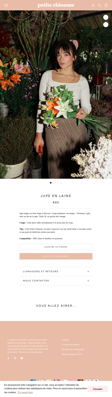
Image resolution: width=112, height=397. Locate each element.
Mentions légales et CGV (72, 354)
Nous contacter (36, 280)
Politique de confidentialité (73, 349)
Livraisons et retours (40, 271)
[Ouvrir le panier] (106, 5)
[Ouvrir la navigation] (6, 5)
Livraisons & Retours (70, 345)
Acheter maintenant (56, 256)
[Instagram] (15, 358)
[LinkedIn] (22, 358)
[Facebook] (8, 358)
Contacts (65, 340)
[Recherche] (99, 5)
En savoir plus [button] (25, 392)
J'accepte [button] (97, 389)
